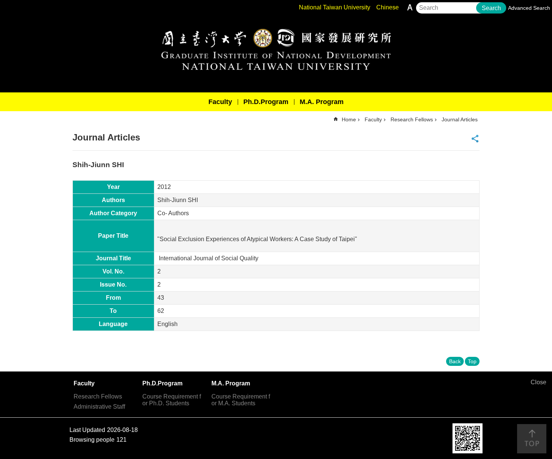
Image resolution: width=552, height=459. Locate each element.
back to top (531, 438)
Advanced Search (529, 8)
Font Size (410, 7)
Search (491, 8)
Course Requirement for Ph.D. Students (171, 399)
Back (455, 361)
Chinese (387, 7)
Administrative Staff (99, 406)
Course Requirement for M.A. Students (240, 399)
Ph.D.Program (265, 102)
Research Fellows (412, 119)
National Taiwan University (334, 7)
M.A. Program (322, 102)
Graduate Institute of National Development (276, 49)
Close (538, 382)
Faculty (220, 102)
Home (349, 119)
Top (472, 361)
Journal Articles (460, 119)
